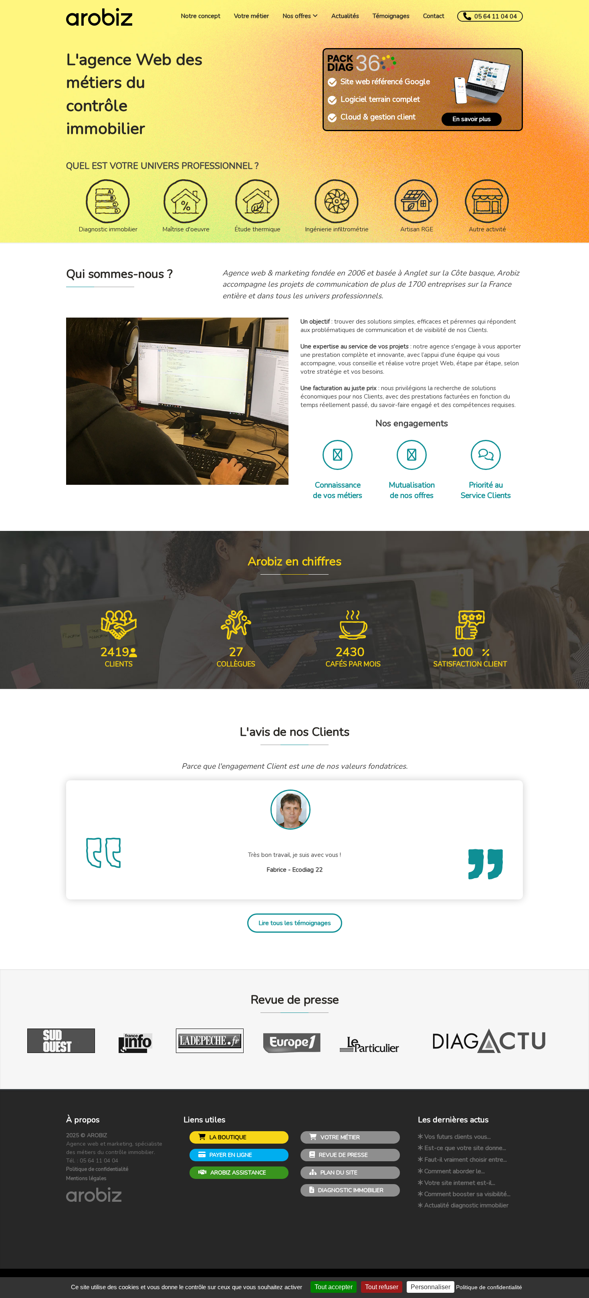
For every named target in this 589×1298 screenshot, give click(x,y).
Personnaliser (430, 1287)
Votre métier (251, 16)
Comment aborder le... (454, 1171)
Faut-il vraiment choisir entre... (465, 1159)
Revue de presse (342, 1155)
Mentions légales (86, 1178)
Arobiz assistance (237, 1173)
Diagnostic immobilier (350, 1190)
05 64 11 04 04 (495, 16)
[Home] (99, 20)
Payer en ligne (230, 1155)
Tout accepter (334, 1287)
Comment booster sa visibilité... (467, 1194)
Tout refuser (381, 1287)
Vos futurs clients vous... (457, 1136)
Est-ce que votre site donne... (465, 1148)
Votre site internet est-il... (459, 1183)
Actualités (345, 16)
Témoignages (391, 16)
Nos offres (297, 16)
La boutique (227, 1137)
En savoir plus (471, 119)
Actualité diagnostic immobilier (466, 1205)
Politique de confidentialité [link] (489, 1287)
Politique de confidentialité (97, 1169)
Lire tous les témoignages (294, 923)
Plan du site (338, 1173)
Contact (433, 16)
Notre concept (200, 16)
